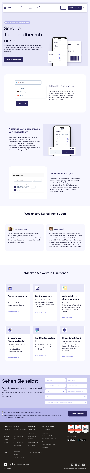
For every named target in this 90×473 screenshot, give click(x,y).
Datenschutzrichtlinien (35, 412)
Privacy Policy (66, 468)
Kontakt (6, 449)
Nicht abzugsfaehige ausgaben (48, 446)
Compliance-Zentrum (32, 438)
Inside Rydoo (6, 441)
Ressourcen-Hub (33, 442)
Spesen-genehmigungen (19, 456)
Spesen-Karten (18, 442)
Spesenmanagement (19, 429)
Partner (6, 436)
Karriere (6, 433)
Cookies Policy (73, 468)
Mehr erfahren (12, 311)
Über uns (7, 429)
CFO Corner (31, 433)
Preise (22, 7)
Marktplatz (31, 429)
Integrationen (38, 7)
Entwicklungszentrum (33, 452)
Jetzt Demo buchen (13, 60)
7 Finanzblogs (46, 429)
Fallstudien (31, 445)
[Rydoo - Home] (7, 8)
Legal (6, 452)
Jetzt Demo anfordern (74, 7)
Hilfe (29, 449)
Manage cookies (82, 468)
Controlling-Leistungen (18, 450)
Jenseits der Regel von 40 (49, 440)
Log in (63, 7)
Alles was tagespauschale (47, 434)
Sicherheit (7, 445)
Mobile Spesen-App (18, 438)
